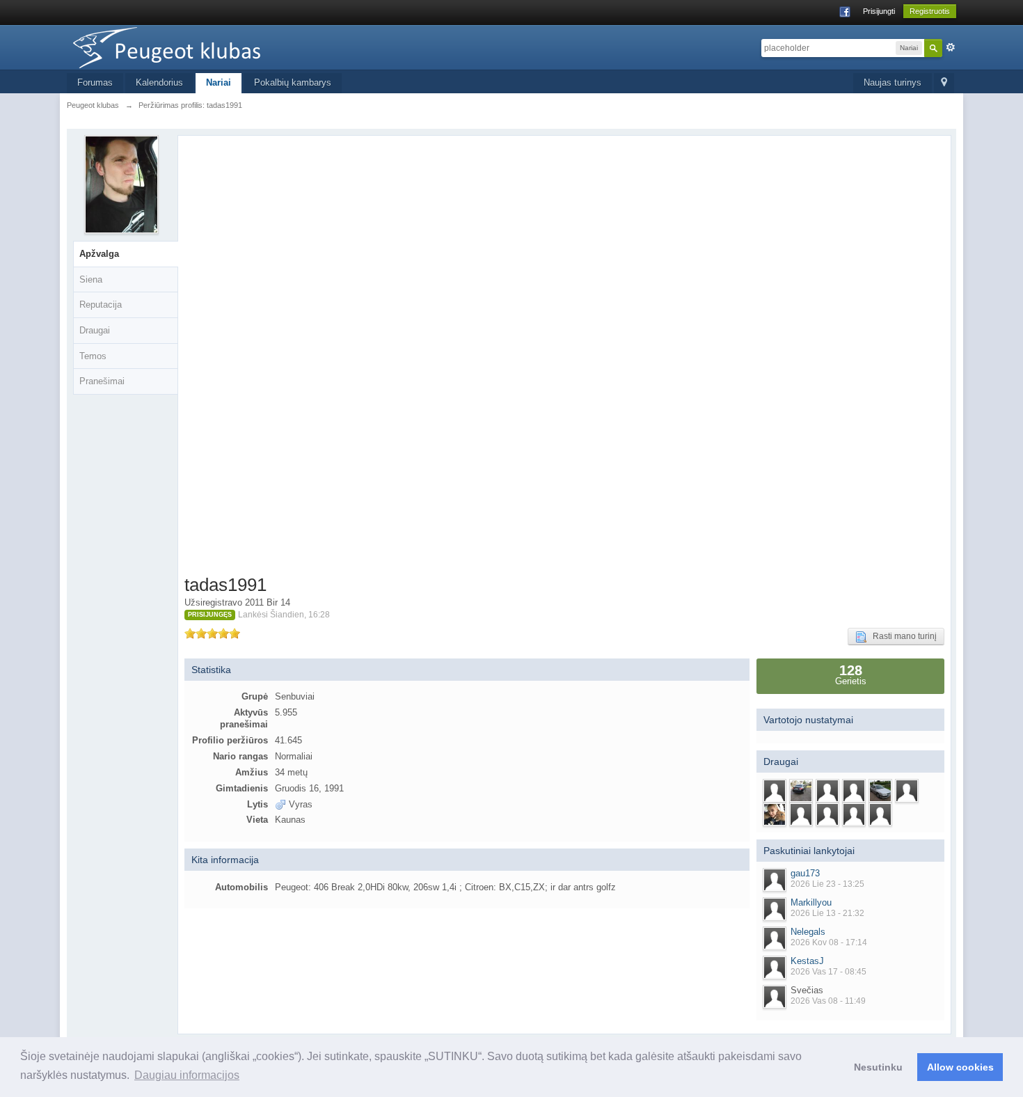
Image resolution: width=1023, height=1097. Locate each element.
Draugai (94, 330)
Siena (90, 279)
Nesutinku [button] (878, 1067)
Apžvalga (99, 253)
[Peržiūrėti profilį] (774, 880)
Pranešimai (102, 381)
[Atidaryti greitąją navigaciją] (944, 83)
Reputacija (100, 304)
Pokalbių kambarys (292, 82)
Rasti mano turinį (901, 636)
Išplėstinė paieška (950, 47)
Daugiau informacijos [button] (186, 1075)
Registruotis (930, 11)
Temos (92, 356)
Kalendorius (159, 82)
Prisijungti (879, 11)
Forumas (95, 82)
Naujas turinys (892, 82)
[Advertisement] (257, 358)
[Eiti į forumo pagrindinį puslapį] (191, 46)
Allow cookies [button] (960, 1067)
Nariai (218, 82)
